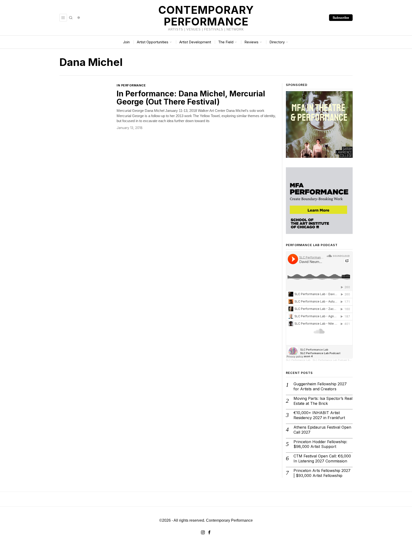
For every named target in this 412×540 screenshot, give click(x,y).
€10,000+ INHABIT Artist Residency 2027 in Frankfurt (319, 415)
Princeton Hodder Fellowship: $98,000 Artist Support (320, 444)
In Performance (131, 85)
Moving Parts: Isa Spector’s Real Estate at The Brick (323, 401)
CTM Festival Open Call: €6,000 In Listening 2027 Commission (322, 458)
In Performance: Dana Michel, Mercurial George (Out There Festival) (191, 98)
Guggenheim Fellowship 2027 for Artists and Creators (320, 386)
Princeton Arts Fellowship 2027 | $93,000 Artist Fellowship (322, 473)
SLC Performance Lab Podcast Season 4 (335, 360)
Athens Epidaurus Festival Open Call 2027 (322, 430)
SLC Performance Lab (298, 360)
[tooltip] (203, 532)
